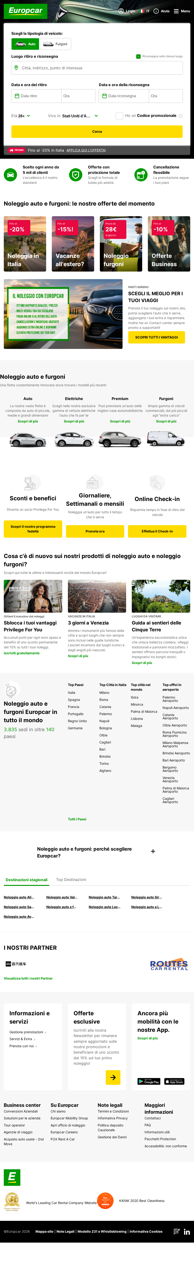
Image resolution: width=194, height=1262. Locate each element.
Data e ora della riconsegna (124, 84)
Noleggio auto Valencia (62, 897)
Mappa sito (44, 1231)
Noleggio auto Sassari (20, 907)
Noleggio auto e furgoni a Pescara (62, 907)
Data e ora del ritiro (29, 84)
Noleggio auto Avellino (20, 917)
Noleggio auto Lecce (105, 907)
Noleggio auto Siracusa (147, 897)
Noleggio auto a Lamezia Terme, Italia (147, 907)
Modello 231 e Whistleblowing (102, 1231)
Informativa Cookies (146, 1231)
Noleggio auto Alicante (20, 897)
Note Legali (66, 1231)
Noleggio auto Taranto (105, 897)
